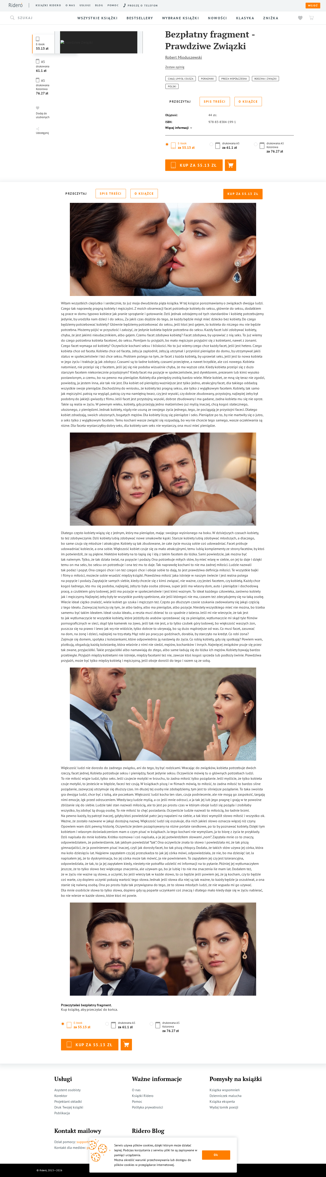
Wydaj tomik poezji (224, 1107)
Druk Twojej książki (68, 1107)
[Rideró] (15, 5)
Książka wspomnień (225, 1090)
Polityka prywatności (147, 1107)
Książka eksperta (222, 1101)
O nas (70, 5)
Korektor (60, 1095)
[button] (40, 18)
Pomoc (113, 5)
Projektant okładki (68, 1101)
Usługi (85, 5)
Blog (99, 5)
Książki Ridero (142, 1095)
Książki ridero (48, 5)
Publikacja (62, 1113)
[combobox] (40, 18)
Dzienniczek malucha (226, 1095)
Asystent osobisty (67, 1090)
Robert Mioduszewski (183, 57)
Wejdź (313, 5)
